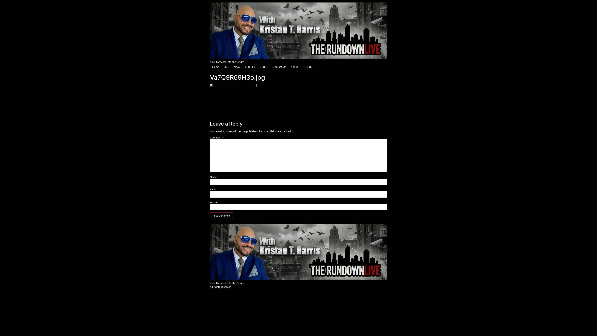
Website (214, 202)
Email (213, 189)
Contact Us (279, 66)
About (294, 66)
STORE (264, 66)
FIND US (307, 66)
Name (213, 177)
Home (215, 66)
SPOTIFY (250, 66)
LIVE (226, 66)
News (237, 66)
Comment (216, 137)
